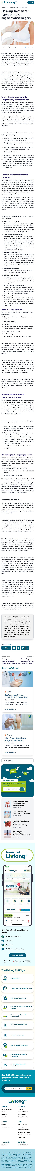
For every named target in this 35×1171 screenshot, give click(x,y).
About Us (20, 1109)
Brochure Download (6, 1127)
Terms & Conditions (23, 1124)
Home (3, 7)
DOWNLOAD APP (17, 955)
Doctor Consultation (6, 1109)
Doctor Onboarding (23, 1117)
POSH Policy (21, 1137)
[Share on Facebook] (14, 648)
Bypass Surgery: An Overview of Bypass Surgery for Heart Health (26, 661)
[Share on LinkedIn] (23, 648)
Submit (22, 789)
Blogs (8, 7)
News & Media (22, 1114)
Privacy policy (22, 1127)
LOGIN (31, 2)
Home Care (4, 1117)
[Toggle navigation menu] (2, 2)
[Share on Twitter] (18, 648)
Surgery (13, 7)
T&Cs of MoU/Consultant (24, 1134)
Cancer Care (4, 1144)
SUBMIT (29, 1088)
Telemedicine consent (24, 1129)
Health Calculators (23, 1144)
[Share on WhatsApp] (27, 648)
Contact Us (4, 1124)
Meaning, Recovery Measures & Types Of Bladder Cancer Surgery (9, 661)
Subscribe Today (8, 780)
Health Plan (4, 1114)
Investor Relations (23, 1111)
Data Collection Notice (24, 1132)
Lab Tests (4, 1111)
